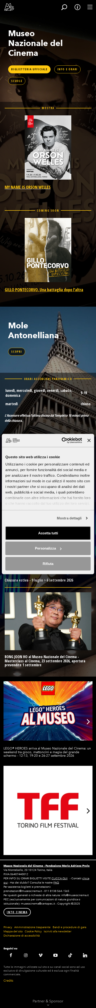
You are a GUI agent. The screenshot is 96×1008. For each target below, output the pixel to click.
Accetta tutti (48, 533)
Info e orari (67, 69)
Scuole (16, 81)
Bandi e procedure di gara (69, 927)
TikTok (70, 955)
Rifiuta (48, 563)
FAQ (56, 882)
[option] (48, 719)
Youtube (55, 955)
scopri (16, 352)
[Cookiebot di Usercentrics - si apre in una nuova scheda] (62, 440)
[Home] (7, 7)
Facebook (10, 955)
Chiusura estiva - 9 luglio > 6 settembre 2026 (39, 580)
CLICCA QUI (59, 878)
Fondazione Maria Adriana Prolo (67, 865)
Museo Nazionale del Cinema (35, 43)
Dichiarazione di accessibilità (21, 935)
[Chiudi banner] (89, 440)
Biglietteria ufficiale (29, 69)
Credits (8, 980)
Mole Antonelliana (33, 330)
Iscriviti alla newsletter (57, 931)
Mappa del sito (13, 931)
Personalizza (45, 548)
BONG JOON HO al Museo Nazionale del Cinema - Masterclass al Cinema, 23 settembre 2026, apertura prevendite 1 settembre (45, 660)
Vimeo (40, 955)
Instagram (25, 955)
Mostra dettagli (69, 518)
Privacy (7, 927)
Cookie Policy (33, 931)
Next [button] (88, 721)
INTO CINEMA (17, 912)
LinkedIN (85, 955)
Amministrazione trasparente (32, 927)
